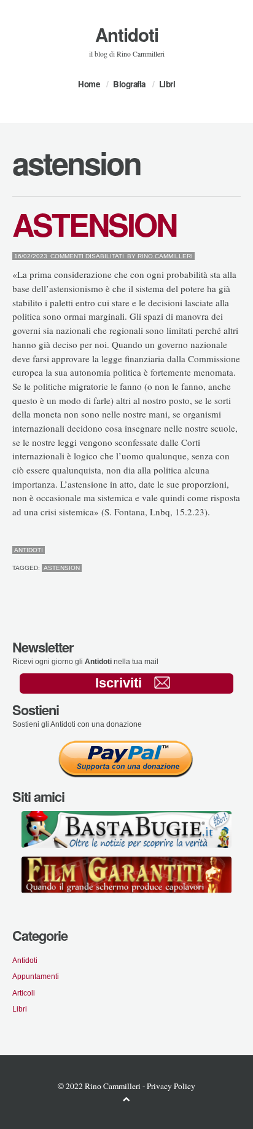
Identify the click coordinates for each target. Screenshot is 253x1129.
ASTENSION (94, 224)
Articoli (23, 993)
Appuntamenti (35, 976)
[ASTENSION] (208, 550)
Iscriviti (118, 683)
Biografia (129, 84)
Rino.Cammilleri (165, 256)
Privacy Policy (171, 1085)
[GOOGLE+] (238, 550)
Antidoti (126, 34)
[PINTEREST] (218, 550)
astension (62, 567)
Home (88, 84)
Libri (167, 84)
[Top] (126, 1098)
